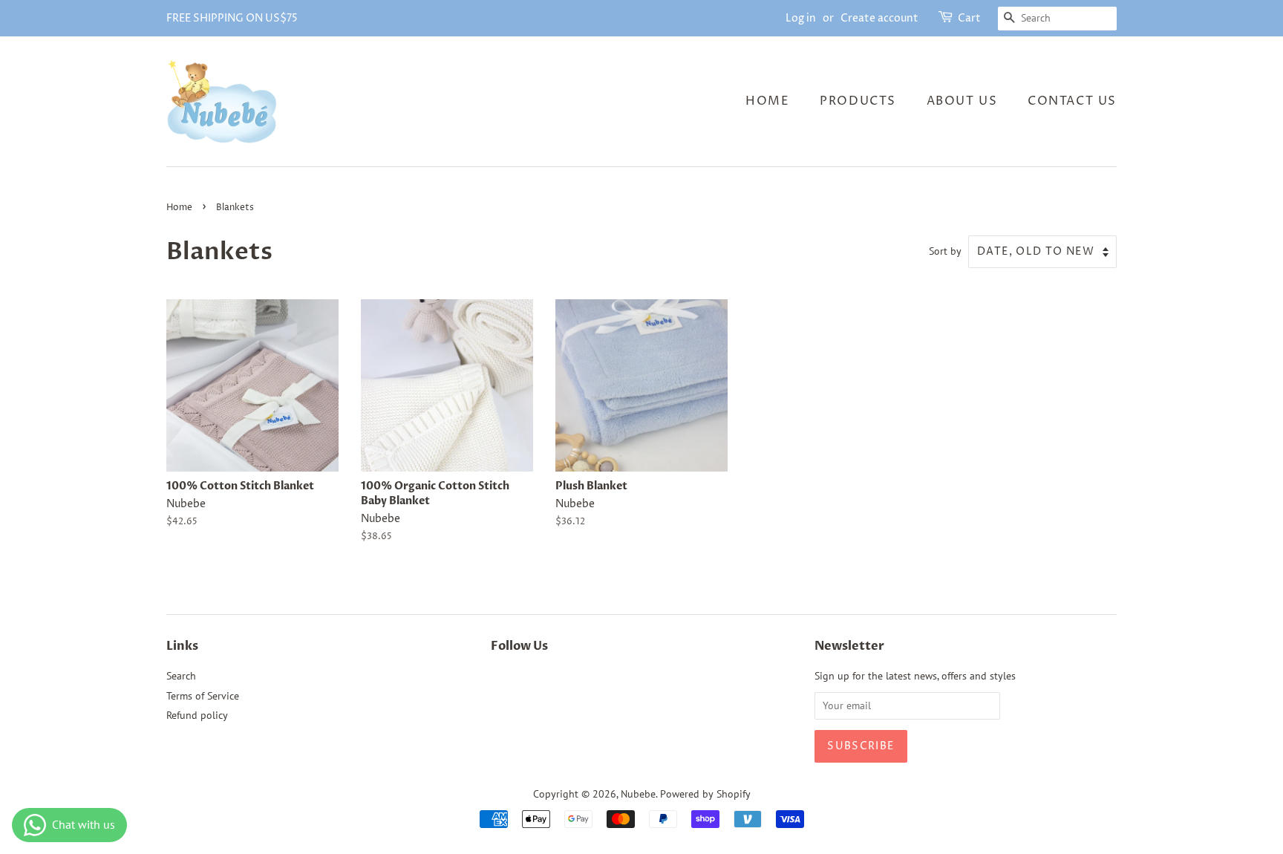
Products (858, 101)
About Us (962, 101)
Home (767, 101)
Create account (879, 18)
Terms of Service (202, 696)
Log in (801, 18)
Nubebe (638, 794)
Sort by (945, 251)
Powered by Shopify (705, 794)
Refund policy (197, 715)
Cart (969, 18)
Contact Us (1072, 101)
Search (181, 675)
